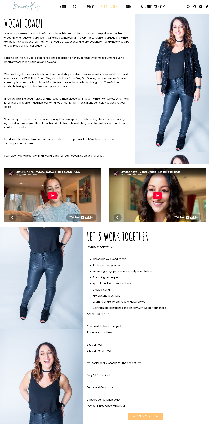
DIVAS (91, 6)
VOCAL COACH (109, 6)
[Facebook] (194, 6)
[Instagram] (188, 6)
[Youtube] (201, 6)
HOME (63, 6)
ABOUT (77, 6)
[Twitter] (207, 6)
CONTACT (129, 6)
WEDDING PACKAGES (153, 6)
